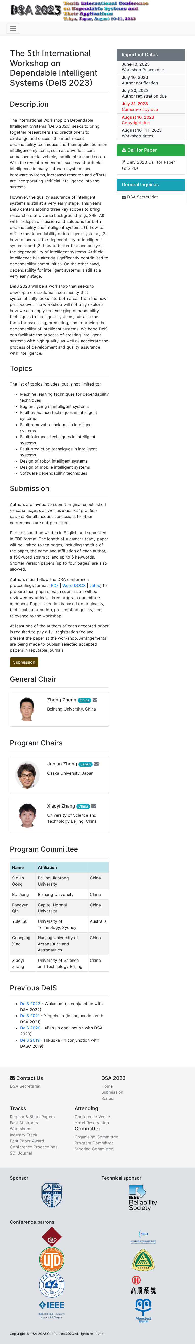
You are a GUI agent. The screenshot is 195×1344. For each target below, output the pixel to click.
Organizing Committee (96, 1136)
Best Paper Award (27, 1140)
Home (107, 1086)
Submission (24, 662)
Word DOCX (74, 585)
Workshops (20, 1128)
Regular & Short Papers (32, 1116)
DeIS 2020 (30, 1027)
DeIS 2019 (30, 1040)
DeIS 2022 (30, 1003)
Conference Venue (92, 1116)
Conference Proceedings (33, 1146)
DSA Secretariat (142, 196)
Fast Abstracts (24, 1122)
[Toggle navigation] (13, 29)
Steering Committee (94, 1148)
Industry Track (23, 1134)
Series (107, 1098)
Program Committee (94, 1142)
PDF (55, 585)
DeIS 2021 (30, 1015)
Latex (94, 585)
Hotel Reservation (92, 1122)
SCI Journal (21, 1153)
